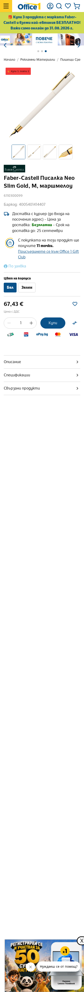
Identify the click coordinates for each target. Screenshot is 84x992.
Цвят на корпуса (17, 278)
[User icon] (50, 6)
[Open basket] (76, 6)
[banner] (42, 39)
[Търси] (59, 6)
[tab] (42, 362)
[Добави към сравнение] (74, 323)
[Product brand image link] (14, 168)
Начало (9, 60)
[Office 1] (29, 6)
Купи (53, 323)
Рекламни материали (37, 60)
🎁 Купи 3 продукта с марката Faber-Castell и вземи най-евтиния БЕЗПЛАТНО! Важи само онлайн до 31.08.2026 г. (42, 22)
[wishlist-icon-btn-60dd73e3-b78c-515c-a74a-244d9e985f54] (75, 304)
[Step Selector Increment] (31, 323)
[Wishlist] (67, 6)
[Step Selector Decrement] (9, 323)
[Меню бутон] (6, 6)
